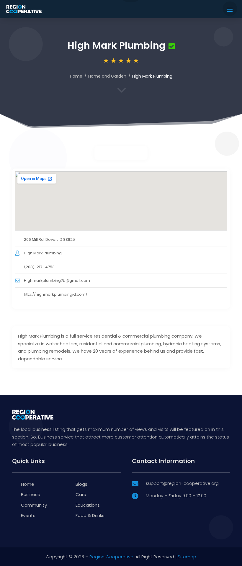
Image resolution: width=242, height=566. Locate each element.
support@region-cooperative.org (182, 483)
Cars (81, 494)
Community (34, 505)
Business (30, 494)
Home (76, 76)
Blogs (81, 484)
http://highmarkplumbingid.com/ (55, 294)
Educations (88, 505)
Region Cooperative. (111, 557)
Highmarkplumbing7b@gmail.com (57, 280)
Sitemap (187, 557)
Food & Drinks (90, 515)
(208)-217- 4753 (39, 267)
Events (28, 515)
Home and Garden (107, 76)
